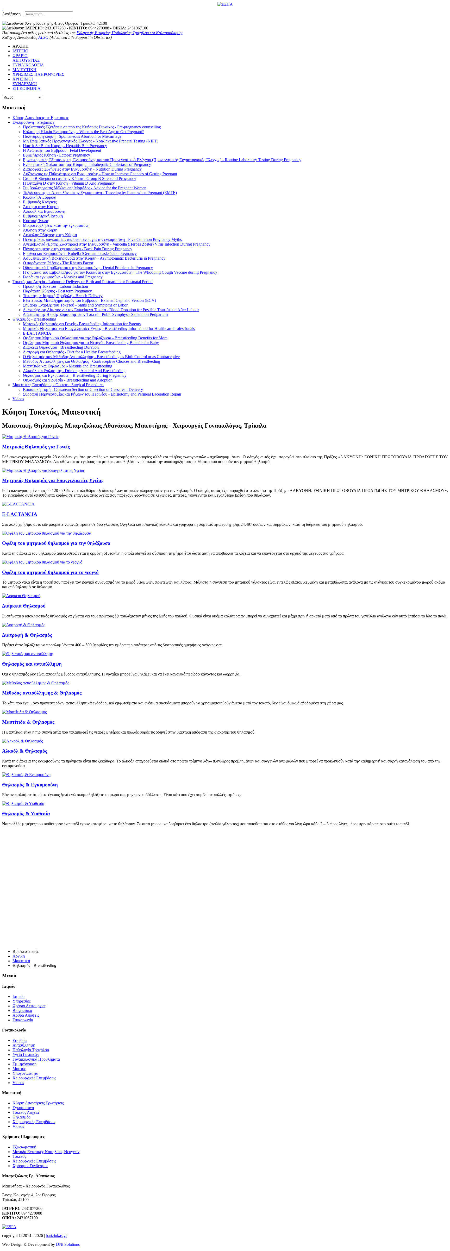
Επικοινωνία (22, 1020)
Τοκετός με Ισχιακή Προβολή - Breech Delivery (63, 295)
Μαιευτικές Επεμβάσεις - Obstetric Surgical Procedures (58, 385)
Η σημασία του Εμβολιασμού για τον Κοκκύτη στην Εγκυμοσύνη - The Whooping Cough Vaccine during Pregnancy (120, 272)
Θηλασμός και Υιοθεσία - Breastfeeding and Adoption (68, 380)
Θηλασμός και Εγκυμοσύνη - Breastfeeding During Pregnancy (75, 375)
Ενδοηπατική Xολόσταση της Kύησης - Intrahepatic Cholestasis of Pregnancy (87, 164)
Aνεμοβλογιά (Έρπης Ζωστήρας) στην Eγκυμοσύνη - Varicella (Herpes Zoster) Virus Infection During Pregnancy (116, 244)
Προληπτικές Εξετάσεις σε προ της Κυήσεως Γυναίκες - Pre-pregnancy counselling (92, 127)
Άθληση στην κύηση (40, 230)
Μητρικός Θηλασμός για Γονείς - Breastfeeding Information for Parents (82, 324)
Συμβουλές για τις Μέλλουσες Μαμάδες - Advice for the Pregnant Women (84, 188)
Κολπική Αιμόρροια (39, 197)
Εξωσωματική (24, 1147)
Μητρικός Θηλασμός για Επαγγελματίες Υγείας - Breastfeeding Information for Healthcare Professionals (109, 328)
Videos (18, 399)
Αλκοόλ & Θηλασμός (24, 751)
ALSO (43, 37)
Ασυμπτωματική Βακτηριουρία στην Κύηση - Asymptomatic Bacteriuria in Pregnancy (94, 258)
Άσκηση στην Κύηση (41, 206)
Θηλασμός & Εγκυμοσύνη (30, 784)
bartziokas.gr (56, 1235)
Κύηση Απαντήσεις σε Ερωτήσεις (40, 117)
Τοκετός (19, 1156)
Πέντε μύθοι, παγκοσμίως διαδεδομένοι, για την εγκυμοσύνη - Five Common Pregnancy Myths (102, 239)
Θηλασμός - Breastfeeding (34, 319)
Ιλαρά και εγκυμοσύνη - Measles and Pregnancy (63, 277)
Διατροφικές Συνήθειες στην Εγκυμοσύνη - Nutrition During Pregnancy (82, 169)
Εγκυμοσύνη (23, 1107)
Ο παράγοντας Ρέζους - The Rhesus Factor (58, 263)
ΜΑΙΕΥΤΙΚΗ (24, 69)
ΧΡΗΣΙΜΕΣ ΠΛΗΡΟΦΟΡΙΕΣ (38, 74)
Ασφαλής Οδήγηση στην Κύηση (50, 235)
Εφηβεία (19, 1040)
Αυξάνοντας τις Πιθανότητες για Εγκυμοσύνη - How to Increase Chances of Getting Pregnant (100, 174)
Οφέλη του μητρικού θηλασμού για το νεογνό (50, 572)
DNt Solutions (68, 1244)
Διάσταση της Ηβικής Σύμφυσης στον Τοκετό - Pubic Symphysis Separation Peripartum (95, 314)
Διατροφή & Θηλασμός (27, 635)
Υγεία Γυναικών (25, 1054)
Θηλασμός (21, 1117)
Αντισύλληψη (23, 1045)
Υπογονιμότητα (25, 1073)
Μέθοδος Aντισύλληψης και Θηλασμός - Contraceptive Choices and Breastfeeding (91, 361)
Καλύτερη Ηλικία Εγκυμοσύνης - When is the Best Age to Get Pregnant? (83, 131)
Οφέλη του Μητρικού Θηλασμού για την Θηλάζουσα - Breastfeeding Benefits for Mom (95, 338)
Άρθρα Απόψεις (25, 1015)
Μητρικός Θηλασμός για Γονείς (36, 446)
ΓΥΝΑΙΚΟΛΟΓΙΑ (28, 65)
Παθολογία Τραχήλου (30, 1050)
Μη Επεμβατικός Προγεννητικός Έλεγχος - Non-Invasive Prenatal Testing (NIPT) (90, 141)
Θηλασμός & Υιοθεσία (26, 813)
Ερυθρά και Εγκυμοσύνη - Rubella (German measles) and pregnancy (80, 253)
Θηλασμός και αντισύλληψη (32, 664)
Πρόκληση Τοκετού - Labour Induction (55, 286)
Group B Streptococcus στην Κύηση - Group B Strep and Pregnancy (79, 178)
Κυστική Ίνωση (36, 220)
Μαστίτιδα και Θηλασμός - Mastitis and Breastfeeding (67, 366)
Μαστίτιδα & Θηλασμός (28, 722)
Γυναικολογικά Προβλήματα (36, 1059)
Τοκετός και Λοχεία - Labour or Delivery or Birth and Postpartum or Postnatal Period (82, 281)
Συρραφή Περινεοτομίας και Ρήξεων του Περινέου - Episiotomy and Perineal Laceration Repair (102, 394)
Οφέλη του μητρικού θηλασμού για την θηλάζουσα (56, 543)
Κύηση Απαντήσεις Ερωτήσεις (38, 1103)
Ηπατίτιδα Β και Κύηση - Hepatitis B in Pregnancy (65, 145)
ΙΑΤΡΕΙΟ (20, 51)
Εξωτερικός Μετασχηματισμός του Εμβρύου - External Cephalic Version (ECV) (89, 300)
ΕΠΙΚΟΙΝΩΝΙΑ (26, 88)
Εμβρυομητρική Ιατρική (43, 216)
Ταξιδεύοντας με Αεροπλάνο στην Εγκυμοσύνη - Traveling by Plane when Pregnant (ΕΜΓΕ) (100, 192)
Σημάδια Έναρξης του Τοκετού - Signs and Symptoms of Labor (75, 305)
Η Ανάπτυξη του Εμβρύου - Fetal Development (62, 150)
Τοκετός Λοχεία (25, 1112)
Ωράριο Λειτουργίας (29, 1006)
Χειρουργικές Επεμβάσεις (34, 1078)
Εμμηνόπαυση (24, 1064)
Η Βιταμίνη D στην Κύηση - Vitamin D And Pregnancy (69, 183)
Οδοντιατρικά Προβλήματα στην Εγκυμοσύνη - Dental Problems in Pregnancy (88, 267)
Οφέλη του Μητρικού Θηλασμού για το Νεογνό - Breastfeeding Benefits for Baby (91, 342)
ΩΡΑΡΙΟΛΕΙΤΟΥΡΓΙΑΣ (26, 57)
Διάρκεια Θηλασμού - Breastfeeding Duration (61, 347)
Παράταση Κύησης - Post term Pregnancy (57, 291)
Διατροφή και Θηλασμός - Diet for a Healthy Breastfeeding (72, 352)
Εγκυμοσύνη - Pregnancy (33, 122)
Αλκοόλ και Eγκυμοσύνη (44, 211)
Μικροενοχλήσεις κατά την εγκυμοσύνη (56, 225)
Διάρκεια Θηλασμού (24, 606)
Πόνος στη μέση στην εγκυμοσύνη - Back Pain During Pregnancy (77, 249)
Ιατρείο (18, 996)
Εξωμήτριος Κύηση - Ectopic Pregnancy (56, 155)
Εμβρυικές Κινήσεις (40, 202)
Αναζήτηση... (13, 14)
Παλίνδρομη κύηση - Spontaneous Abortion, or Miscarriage (72, 136)
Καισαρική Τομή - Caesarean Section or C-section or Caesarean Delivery (83, 389)
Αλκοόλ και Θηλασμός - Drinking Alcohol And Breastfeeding (74, 370)
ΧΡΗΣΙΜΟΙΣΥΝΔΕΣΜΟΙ (24, 81)
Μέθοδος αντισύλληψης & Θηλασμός (42, 693)
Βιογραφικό (22, 1010)
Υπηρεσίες (21, 1001)
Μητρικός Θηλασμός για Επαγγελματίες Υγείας (52, 480)
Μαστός (19, 1068)
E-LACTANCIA (37, 333)
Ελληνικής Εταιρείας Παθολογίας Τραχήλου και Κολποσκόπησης (130, 32)
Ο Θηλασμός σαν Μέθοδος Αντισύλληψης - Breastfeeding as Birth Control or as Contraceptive (101, 356)
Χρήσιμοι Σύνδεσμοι (30, 1166)
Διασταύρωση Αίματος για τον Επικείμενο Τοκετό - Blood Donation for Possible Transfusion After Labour (111, 310)
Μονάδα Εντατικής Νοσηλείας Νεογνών (45, 1151)
